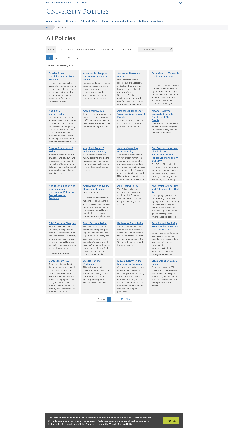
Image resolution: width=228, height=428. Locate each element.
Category (124, 49)
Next (128, 299)
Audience (106, 49)
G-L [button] (63, 58)
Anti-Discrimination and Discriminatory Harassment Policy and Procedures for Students (62, 192)
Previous (102, 299)
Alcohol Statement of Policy (61, 150)
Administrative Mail (94, 111)
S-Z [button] (77, 58)
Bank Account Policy (95, 223)
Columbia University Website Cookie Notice (109, 424)
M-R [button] (70, 58)
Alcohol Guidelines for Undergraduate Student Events (131, 114)
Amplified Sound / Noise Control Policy (94, 150)
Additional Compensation (57, 112)
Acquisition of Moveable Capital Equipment (165, 75)
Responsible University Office (77, 49)
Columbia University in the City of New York (67, 3)
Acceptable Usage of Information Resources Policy (96, 77)
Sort (50, 49)
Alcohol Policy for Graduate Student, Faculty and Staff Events (162, 115)
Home (48, 27)
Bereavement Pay (59, 261)
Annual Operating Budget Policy (127, 150)
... (117, 299)
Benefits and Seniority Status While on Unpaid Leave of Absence (165, 226)
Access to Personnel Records (129, 75)
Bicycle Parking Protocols (92, 262)
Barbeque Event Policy (130, 223)
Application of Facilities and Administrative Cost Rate (165, 189)
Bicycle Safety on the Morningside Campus (129, 262)
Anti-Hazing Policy (127, 186)
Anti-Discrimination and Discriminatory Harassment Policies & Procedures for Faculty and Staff (165, 155)
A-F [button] (57, 58)
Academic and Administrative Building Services (62, 77)
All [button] (50, 58)
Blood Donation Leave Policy (164, 262)
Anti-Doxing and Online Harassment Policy (96, 187)
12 (122, 299)
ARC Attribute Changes (62, 223)
